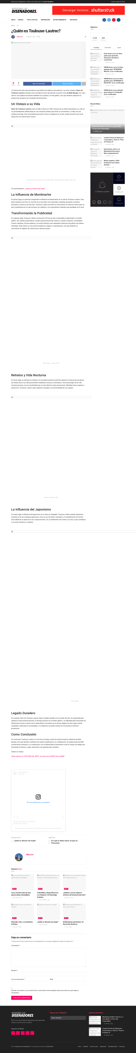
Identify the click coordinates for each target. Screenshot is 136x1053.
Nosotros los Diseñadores (23, 1046)
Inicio (13, 20)
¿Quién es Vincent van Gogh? (35, 189)
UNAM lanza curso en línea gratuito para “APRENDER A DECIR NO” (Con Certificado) (114, 81)
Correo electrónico (18, 979)
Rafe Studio (50, 1046)
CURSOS (20, 20)
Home (13, 25)
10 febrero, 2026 (97, 131)
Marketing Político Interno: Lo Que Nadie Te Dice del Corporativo (112, 1019)
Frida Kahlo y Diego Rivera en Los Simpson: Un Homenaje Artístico (47, 895)
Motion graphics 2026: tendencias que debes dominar (112, 163)
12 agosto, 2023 (42, 924)
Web (51, 979)
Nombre (14, 970)
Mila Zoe (20, 36)
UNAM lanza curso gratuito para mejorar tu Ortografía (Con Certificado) (113, 92)
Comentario (16, 945)
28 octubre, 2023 (17, 897)
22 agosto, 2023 (68, 897)
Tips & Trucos (32, 20)
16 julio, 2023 (68, 927)
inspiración (45, 20)
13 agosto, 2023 (30, 36)
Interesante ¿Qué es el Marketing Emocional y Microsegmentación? (112, 151)
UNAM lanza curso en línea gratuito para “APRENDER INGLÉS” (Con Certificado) (113, 69)
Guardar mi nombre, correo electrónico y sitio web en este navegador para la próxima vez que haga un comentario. (45, 991)
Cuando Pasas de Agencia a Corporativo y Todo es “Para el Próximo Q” (114, 140)
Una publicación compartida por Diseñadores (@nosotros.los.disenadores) (38, 828)
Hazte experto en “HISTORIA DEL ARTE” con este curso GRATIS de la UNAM (37, 756)
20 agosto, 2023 (16, 927)
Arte (18, 25)
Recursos (73, 20)
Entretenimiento (59, 20)
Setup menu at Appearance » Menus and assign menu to (32, 1)
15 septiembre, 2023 (43, 900)
